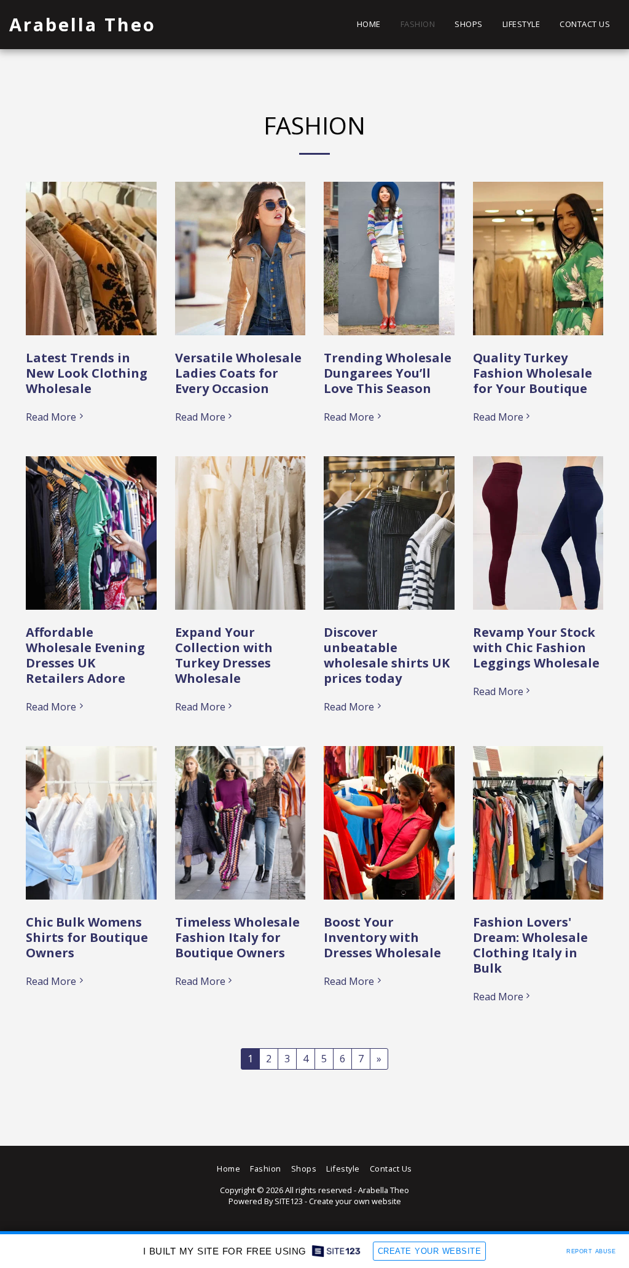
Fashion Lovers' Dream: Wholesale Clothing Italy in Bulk (530, 945)
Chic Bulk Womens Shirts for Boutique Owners (87, 937)
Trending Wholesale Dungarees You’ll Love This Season (387, 373)
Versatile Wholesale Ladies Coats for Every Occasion (238, 373)
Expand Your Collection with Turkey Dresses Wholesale (224, 655)
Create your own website (355, 1201)
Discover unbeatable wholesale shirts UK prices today (387, 655)
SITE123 (289, 1201)
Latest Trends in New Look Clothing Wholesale (86, 373)
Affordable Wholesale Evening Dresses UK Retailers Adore (85, 655)
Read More (51, 417)
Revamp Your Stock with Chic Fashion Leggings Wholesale (536, 647)
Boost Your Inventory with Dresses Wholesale (382, 937)
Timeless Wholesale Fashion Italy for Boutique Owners (237, 937)
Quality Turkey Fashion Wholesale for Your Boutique (532, 373)
